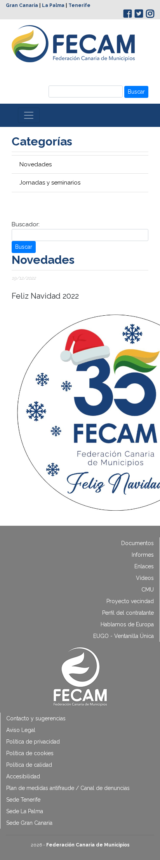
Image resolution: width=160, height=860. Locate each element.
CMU (147, 589)
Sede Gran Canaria (29, 823)
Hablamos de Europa (127, 624)
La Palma (53, 5)
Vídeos (145, 578)
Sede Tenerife (23, 800)
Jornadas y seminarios (49, 182)
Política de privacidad (33, 742)
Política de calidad (29, 765)
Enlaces (144, 566)
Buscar (136, 92)
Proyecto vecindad (130, 601)
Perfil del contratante (128, 613)
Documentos (137, 543)
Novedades (35, 164)
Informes (143, 555)
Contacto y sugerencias (36, 718)
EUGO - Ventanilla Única (123, 636)
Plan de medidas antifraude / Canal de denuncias (68, 788)
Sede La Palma (24, 811)
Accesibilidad (23, 776)
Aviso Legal (20, 730)
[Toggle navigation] (29, 115)
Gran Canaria (22, 5)
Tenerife (79, 5)
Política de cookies (30, 753)
